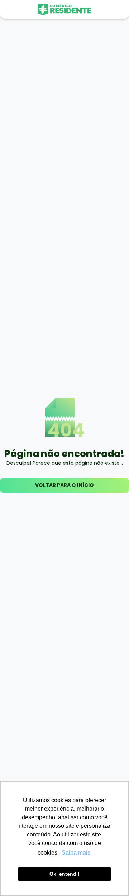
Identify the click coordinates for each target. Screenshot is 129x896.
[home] (64, 9)
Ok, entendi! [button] (64, 874)
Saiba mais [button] (76, 853)
